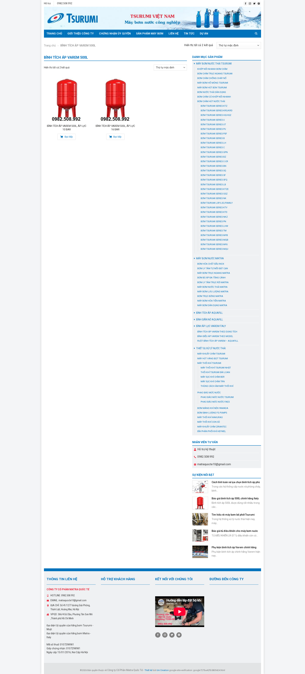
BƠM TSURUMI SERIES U (213, 120)
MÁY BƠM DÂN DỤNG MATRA (212, 305)
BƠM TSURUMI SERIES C (213, 147)
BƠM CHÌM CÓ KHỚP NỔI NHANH (214, 96)
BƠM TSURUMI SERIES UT (213, 124)
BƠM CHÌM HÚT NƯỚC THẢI (211, 101)
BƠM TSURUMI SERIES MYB (214, 235)
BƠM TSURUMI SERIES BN (213, 166)
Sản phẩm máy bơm (149, 33)
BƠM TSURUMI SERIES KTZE (215, 189)
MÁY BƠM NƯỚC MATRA (210, 258)
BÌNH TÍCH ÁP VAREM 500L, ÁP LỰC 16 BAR (115, 128)
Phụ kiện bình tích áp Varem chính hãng (234, 547)
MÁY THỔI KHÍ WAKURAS (210, 417)
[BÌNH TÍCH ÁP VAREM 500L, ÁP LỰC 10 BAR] (66, 99)
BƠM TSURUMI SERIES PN (213, 221)
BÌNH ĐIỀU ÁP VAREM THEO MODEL (215, 336)
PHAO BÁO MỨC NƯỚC (209, 392)
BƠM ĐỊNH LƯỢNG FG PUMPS (212, 412)
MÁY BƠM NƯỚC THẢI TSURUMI (214, 63)
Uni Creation (163, 670)
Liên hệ (173, 33)
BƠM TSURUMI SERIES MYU (214, 244)
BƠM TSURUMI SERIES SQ (213, 170)
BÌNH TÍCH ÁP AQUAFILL (209, 312)
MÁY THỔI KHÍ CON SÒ (208, 422)
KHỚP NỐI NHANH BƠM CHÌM (212, 69)
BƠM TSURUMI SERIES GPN (214, 152)
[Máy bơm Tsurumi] (152, 18)
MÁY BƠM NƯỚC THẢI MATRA (212, 287)
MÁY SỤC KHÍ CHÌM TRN (213, 381)
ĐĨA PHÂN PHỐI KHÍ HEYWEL (211, 431)
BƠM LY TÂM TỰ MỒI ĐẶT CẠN (212, 268)
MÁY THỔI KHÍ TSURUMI (209, 363)
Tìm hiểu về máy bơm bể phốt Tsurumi (233, 514)
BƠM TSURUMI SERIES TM (213, 230)
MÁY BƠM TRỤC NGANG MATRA (213, 273)
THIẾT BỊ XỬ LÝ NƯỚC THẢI (211, 348)
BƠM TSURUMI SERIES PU (213, 129)
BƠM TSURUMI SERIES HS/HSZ (216, 115)
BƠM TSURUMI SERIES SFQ (214, 179)
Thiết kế (148, 670)
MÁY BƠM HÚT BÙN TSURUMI (212, 87)
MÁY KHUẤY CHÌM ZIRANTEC (211, 426)
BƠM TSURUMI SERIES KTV (214, 207)
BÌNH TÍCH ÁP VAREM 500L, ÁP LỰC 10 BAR (66, 128)
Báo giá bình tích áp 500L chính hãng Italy (235, 498)
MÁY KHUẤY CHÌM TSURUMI (211, 353)
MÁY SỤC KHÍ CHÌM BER (213, 377)
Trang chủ (54, 33)
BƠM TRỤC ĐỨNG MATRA (210, 296)
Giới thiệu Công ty (80, 33)
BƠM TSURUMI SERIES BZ (213, 156)
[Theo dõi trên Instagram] (250, 3)
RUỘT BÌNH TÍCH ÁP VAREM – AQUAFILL (217, 340)
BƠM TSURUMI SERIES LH (213, 142)
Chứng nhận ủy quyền (115, 33)
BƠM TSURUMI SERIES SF (213, 175)
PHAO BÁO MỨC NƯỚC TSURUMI (217, 397)
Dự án (204, 33)
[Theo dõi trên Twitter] (254, 3)
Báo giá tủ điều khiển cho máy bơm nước (235, 531)
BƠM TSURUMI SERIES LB (213, 184)
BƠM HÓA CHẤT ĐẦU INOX (210, 263)
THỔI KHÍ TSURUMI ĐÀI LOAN (215, 372)
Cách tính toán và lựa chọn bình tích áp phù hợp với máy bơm (236, 484)
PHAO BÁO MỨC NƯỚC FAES (215, 401)
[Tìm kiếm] (256, 33)
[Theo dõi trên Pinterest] (259, 3)
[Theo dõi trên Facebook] (245, 3)
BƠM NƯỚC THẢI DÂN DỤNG (211, 92)
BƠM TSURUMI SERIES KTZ (214, 106)
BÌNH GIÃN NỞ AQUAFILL (209, 319)
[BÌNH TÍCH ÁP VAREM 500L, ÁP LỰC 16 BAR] (115, 99)
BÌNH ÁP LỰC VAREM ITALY (211, 326)
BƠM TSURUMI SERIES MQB (214, 239)
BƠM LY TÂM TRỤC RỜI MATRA (213, 282)
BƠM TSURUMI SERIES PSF (214, 133)
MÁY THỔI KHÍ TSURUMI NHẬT (216, 367)
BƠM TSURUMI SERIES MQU (214, 249)
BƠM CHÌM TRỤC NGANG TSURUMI (214, 73)
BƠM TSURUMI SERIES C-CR (214, 161)
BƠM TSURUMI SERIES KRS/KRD (216, 110)
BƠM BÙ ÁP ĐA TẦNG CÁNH (211, 277)
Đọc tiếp (68, 136)
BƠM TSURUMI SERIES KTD (214, 212)
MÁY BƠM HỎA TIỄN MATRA (211, 300)
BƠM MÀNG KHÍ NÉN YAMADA (212, 408)
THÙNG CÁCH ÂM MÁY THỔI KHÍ (217, 386)
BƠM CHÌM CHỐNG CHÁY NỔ (211, 78)
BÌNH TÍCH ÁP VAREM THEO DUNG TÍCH (217, 331)
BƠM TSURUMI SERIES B (213, 138)
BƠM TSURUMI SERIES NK (213, 198)
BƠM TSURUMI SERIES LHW (214, 226)
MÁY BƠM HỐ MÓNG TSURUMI (212, 82)
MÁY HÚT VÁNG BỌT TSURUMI (212, 358)
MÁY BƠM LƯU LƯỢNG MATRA (212, 291)
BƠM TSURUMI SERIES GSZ (214, 193)
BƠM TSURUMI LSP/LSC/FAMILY (217, 203)
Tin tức (189, 33)
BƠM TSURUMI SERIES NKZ (214, 216)
